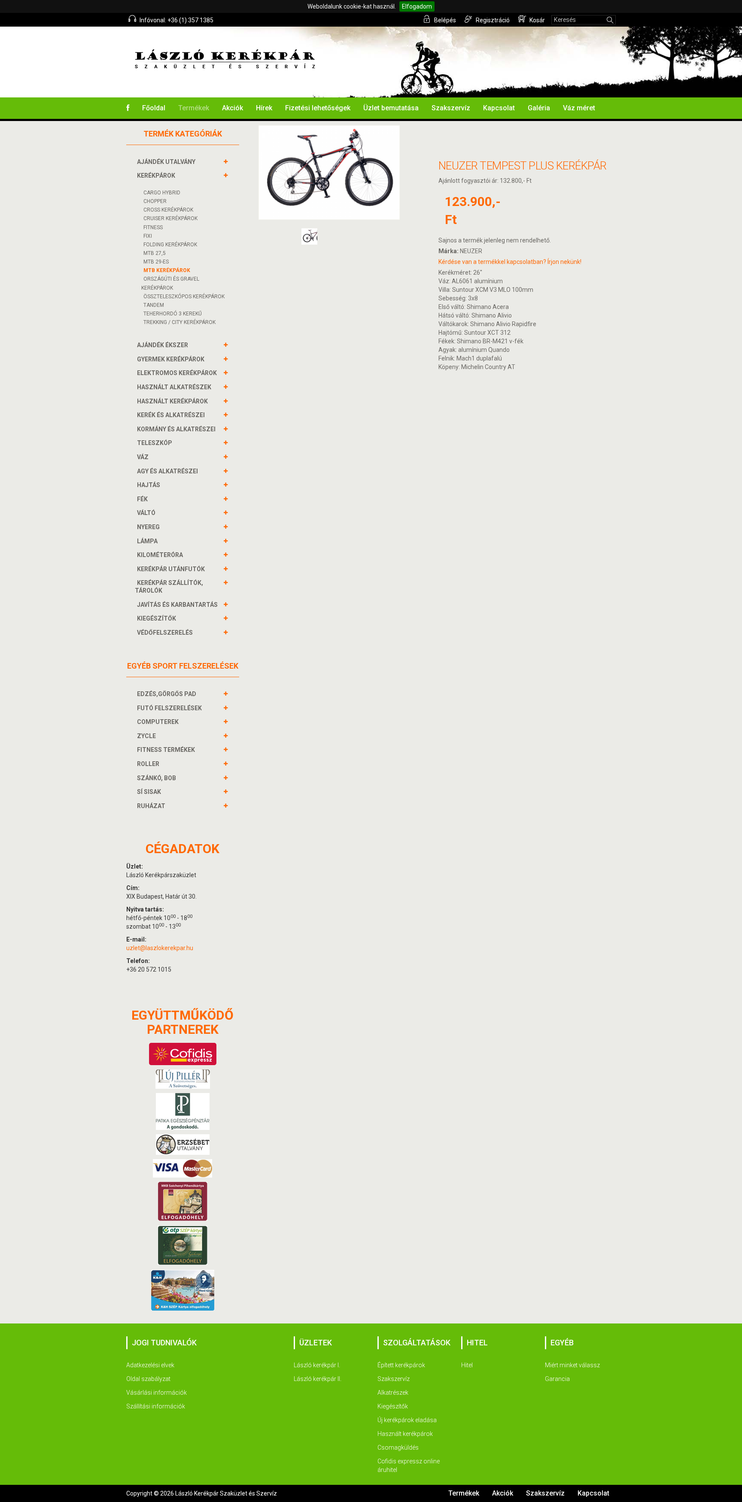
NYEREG (148, 527)
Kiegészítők (392, 1406)
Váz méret (579, 108)
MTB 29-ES (156, 262)
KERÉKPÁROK (156, 175)
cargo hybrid (161, 193)
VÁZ (143, 457)
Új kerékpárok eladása (407, 1420)
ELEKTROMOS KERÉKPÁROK (177, 372)
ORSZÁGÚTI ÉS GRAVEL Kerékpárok (170, 283)
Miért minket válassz (572, 1365)
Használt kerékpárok (405, 1433)
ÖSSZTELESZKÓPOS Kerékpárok (184, 297)
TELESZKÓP (154, 442)
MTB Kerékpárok (166, 270)
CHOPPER (155, 201)
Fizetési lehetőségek (317, 108)
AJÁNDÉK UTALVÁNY (166, 161)
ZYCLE (146, 736)
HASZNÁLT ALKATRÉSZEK (174, 387)
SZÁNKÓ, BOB (156, 778)
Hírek (264, 108)
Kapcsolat (499, 108)
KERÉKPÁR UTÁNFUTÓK (171, 569)
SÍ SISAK (149, 791)
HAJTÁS (148, 484)
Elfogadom (417, 6)
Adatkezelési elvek (150, 1365)
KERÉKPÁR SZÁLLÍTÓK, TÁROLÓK (169, 586)
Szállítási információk (155, 1406)
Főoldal (153, 108)
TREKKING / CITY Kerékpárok (179, 322)
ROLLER (148, 763)
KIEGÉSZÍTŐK (156, 618)
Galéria (539, 108)
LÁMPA (147, 541)
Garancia (557, 1378)
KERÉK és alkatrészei (171, 415)
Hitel (467, 1365)
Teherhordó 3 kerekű (172, 314)
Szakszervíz (451, 108)
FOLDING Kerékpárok (170, 245)
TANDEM (153, 305)
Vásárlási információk (156, 1392)
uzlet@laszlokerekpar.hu (159, 948)
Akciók (232, 108)
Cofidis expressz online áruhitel (408, 1465)
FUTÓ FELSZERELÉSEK (169, 708)
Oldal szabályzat (148, 1378)
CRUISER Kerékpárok (170, 218)
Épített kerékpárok (401, 1365)
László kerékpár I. (317, 1365)
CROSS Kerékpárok (168, 210)
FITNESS (153, 227)
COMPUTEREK (158, 721)
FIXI (147, 236)
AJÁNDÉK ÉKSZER (162, 345)
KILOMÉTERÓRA (160, 554)
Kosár (536, 20)
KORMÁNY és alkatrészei (176, 429)
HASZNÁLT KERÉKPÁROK (172, 401)
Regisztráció (492, 20)
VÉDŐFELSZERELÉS (165, 632)
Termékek (193, 108)
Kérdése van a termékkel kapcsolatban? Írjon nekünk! (509, 261)
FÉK (142, 499)
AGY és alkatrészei (167, 471)
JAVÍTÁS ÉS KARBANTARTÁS (177, 604)
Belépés (444, 20)
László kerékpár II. (317, 1378)
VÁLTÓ (146, 512)
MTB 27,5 (154, 253)
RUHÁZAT (151, 805)
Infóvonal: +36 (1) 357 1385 (175, 20)
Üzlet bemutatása (391, 108)
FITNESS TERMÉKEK (166, 749)
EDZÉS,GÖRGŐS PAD (166, 693)
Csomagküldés (398, 1447)
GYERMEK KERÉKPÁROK (170, 359)
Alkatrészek (392, 1392)
